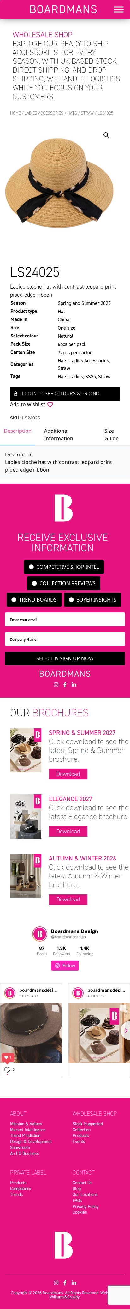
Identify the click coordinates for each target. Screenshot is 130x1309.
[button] (106, 135)
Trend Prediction (25, 1135)
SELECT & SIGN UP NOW (65, 658)
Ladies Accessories (44, 113)
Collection (82, 1130)
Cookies (80, 1212)
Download (68, 774)
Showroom (20, 1147)
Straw (87, 113)
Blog (77, 1188)
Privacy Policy (86, 1206)
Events (79, 1141)
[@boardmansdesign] (39, 934)
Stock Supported (88, 1124)
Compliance (20, 1188)
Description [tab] (18, 430)
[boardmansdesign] (9, 993)
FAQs (77, 1200)
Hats (72, 113)
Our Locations (85, 1194)
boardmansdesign (39, 990)
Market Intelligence (28, 1130)
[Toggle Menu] (119, 9)
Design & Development (31, 1141)
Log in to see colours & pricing (60, 393)
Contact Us (82, 1183)
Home (15, 113)
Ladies (76, 376)
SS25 (90, 376)
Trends (16, 1194)
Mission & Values (26, 1124)
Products (81, 1135)
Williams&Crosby (65, 1297)
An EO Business (24, 1153)
